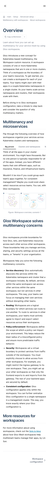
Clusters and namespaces (29, 147)
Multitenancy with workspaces (15, 20)
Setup (15, 17)
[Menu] (44, 5)
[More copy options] (24, 37)
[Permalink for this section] (30, 126)
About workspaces (37, 20)
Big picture (9, 147)
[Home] (4, 17)
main (9, 17)
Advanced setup (27, 17)
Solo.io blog (35, 431)
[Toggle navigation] (5, 6)
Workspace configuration (36, 460)
